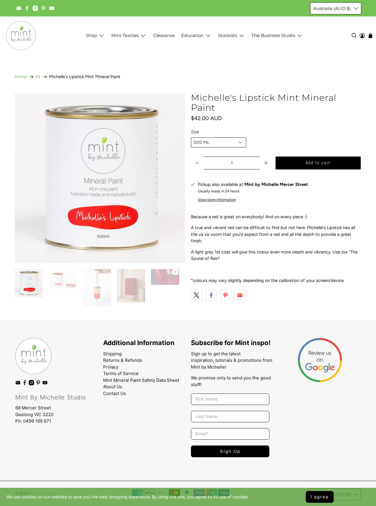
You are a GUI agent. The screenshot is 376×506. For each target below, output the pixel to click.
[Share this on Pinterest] (225, 295)
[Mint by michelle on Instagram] (35, 8)
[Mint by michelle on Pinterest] (43, 8)
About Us (112, 386)
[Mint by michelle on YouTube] (51, 8)
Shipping (112, 354)
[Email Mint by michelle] (18, 8)
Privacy (110, 367)
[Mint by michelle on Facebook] (27, 8)
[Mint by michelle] (21, 35)
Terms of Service (121, 373)
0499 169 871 (37, 421)
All (38, 77)
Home (21, 77)
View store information (217, 199)
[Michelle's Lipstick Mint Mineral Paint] (100, 178)
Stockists (227, 35)
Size (195, 132)
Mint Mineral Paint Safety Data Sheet (141, 380)
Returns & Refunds (122, 360)
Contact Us (114, 393)
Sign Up (230, 451)
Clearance (164, 35)
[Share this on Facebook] (210, 295)
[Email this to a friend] (240, 295)
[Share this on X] (196, 295)
